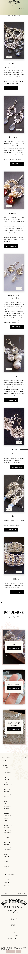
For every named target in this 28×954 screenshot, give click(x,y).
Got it (18, 951)
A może (12, 213)
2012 (4, 859)
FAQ (14, 932)
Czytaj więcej (11, 88)
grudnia (7, 767)
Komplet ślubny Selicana (14, 724)
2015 (4, 803)
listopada (7, 784)
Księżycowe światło (13, 296)
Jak (14, 644)
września (7, 786)
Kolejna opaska (14, 684)
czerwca (7, 794)
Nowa (16, 578)
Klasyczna (14, 137)
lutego (7, 762)
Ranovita (14, 449)
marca (6, 774)
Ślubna (12, 63)
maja (6, 796)
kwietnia (7, 772)
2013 (4, 839)
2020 (4, 765)
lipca (6, 791)
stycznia (7, 779)
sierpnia (7, 789)
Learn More (10, 951)
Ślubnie (12, 516)
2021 (4, 760)
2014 (4, 820)
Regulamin (14, 935)
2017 (4, 777)
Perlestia (13, 376)
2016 (4, 782)
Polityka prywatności (14, 938)
